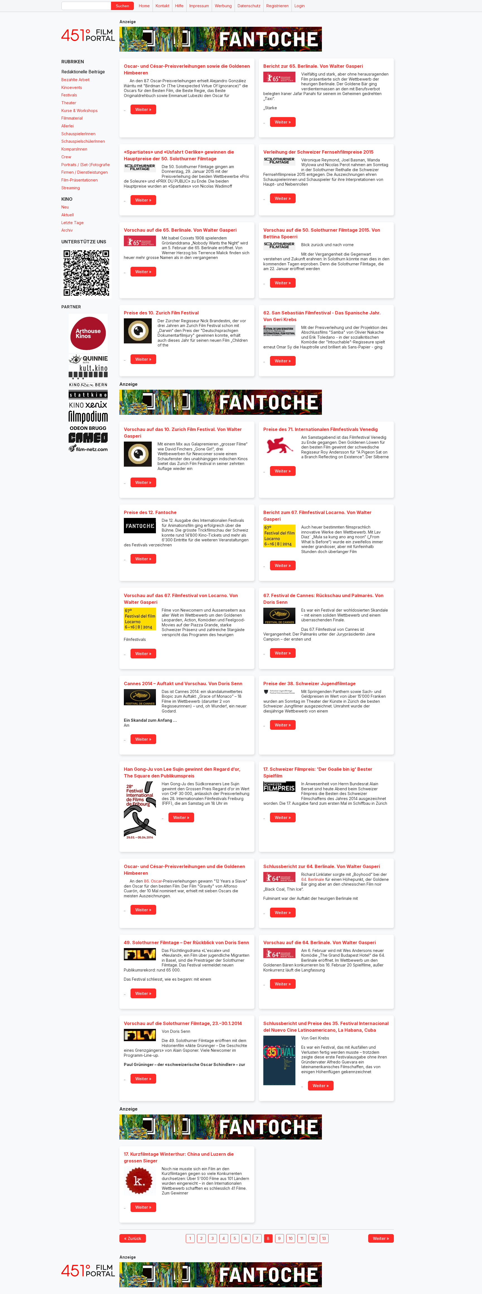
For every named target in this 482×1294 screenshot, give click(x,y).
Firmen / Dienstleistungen (84, 172)
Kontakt (162, 5)
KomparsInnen (74, 149)
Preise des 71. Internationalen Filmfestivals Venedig (320, 429)
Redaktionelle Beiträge (83, 71)
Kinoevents (71, 87)
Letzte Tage (72, 222)
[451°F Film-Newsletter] (88, 35)
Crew (66, 156)
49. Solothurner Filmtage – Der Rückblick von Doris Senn (186, 942)
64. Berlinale (312, 879)
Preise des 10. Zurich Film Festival (161, 313)
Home (144, 5)
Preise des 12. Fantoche (150, 512)
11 (301, 1238)
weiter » (143, 109)
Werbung (223, 5)
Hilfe (179, 5)
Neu (65, 207)
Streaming (70, 187)
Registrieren (277, 5)
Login (300, 5)
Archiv (67, 230)
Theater (68, 102)
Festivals (69, 95)
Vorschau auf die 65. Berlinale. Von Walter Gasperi (180, 230)
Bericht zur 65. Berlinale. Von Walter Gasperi (313, 66)
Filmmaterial (72, 118)
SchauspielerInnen (78, 133)
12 (313, 1238)
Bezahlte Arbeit (75, 79)
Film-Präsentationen (79, 180)
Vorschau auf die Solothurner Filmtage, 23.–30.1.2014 (183, 1023)
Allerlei (67, 125)
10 (291, 1238)
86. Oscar (153, 881)
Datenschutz (249, 5)
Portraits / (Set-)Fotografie (85, 164)
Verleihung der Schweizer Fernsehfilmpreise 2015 (318, 152)
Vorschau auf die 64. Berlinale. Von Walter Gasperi (319, 942)
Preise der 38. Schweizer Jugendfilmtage (309, 683)
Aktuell (67, 214)
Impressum (199, 5)
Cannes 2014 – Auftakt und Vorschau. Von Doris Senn (183, 683)
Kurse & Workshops (79, 110)
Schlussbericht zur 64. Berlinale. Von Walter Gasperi (321, 866)
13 (324, 1238)
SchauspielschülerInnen (83, 141)
